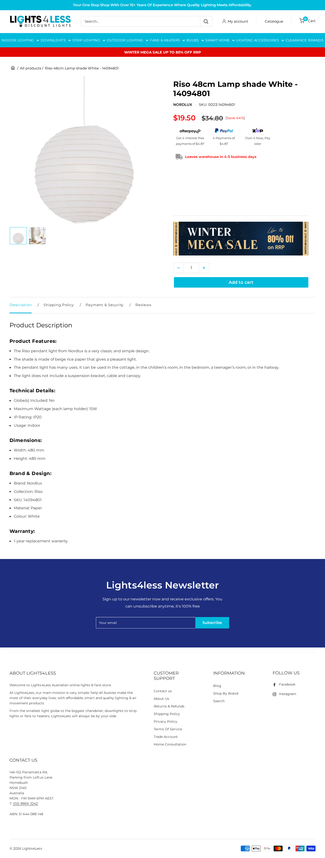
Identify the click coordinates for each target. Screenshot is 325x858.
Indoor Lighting (17, 40)
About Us (161, 698)
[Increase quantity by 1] (204, 268)
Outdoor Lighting (125, 40)
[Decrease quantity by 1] (178, 268)
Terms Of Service (168, 729)
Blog (217, 686)
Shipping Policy (59, 305)
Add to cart (241, 282)
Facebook (287, 684)
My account (238, 21)
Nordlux (182, 104)
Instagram (287, 694)
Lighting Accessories (257, 40)
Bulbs (193, 40)
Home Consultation (170, 744)
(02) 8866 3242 (25, 803)
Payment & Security (105, 305)
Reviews (143, 305)
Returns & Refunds (169, 706)
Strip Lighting (86, 40)
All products (30, 68)
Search (219, 701)
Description (21, 305)
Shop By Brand (225, 693)
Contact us (163, 691)
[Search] (206, 21)
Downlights (53, 40)
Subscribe (212, 622)
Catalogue (274, 21)
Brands (316, 40)
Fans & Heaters (165, 40)
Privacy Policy (165, 721)
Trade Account (166, 737)
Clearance (296, 40)
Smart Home (217, 40)
